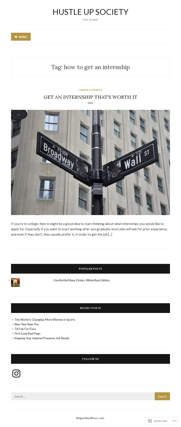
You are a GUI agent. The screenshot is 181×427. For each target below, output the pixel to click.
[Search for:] (90, 396)
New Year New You (27, 324)
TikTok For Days (25, 329)
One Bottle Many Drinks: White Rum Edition (81, 280)
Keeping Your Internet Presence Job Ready (42, 338)
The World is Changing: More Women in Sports (45, 319)
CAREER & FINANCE (90, 89)
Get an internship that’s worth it (90, 97)
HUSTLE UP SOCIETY (90, 12)
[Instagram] (16, 373)
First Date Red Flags (27, 333)
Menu (23, 37)
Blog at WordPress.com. (90, 418)
